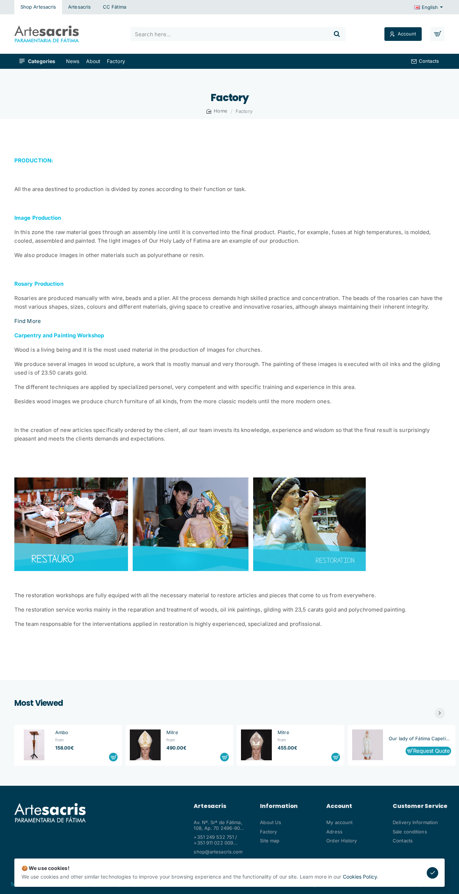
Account (339, 806)
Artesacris (210, 806)
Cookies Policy (360, 877)
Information (279, 806)
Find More (27, 321)
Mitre (172, 732)
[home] (217, 111)
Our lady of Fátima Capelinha (420, 738)
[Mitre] (145, 745)
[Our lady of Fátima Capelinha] (367, 745)
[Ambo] (34, 745)
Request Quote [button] (431, 751)
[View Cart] (437, 34)
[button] (113, 757)
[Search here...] (337, 34)
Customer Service (420, 806)
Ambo (61, 732)
